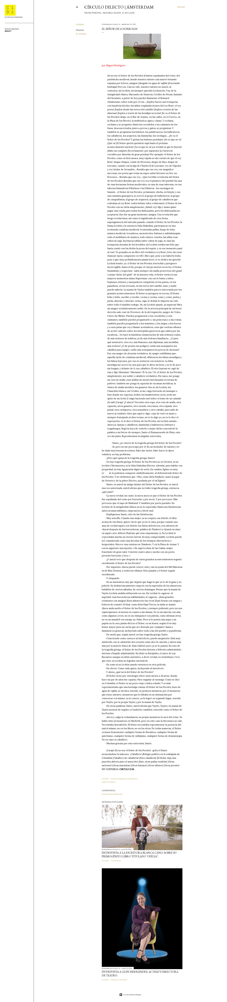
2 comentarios (116, 861)
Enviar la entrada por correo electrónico (124, 779)
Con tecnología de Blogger (132, 994)
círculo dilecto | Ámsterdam (119, 7)
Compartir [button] (80, 24)
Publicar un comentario (112, 794)
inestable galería (112, 13)
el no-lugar (128, 13)
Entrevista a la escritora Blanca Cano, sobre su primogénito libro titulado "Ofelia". (139, 854)
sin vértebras (81, 34)
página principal (92, 13)
